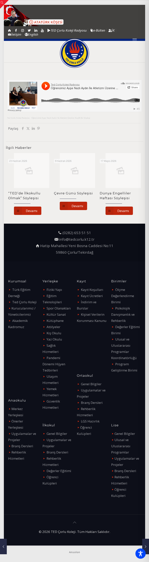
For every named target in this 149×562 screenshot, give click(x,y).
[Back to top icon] (74, 522)
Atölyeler (53, 327)
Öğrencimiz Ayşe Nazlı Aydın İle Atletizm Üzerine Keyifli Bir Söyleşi (60, 118)
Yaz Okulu (54, 339)
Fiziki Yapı (54, 289)
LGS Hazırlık (90, 421)
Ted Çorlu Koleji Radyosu (18, 118)
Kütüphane (55, 320)
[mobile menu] (134, 39)
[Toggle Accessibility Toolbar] (140, 553)
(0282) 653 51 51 (76, 232)
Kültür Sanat (56, 314)
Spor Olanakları (59, 308)
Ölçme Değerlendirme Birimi (122, 295)
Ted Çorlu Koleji (24, 302)
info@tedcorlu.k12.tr (76, 239)
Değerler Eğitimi (59, 471)
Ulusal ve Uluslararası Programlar (120, 446)
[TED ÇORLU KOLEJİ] (74, 53)
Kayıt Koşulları (92, 289)
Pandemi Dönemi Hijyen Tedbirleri (53, 364)
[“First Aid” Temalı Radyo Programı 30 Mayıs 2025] (3, 546)
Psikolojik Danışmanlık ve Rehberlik (123, 314)
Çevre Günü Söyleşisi (73, 193)
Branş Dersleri (22, 446)
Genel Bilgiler (57, 433)
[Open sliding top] (4, 4)
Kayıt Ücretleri (92, 296)
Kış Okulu (54, 333)
